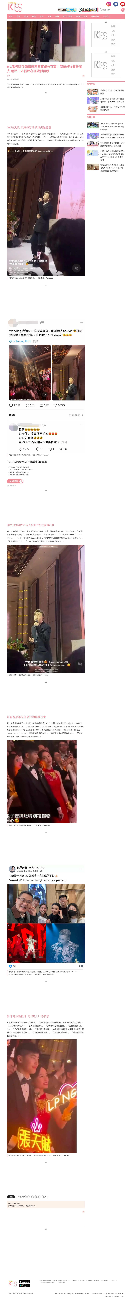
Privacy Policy (119, 1296)
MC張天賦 (21, 1197)
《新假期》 (74, 1280)
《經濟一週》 (61, 1282)
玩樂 (34, 16)
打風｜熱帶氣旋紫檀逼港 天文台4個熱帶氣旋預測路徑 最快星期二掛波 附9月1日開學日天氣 (112, 155)
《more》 (113, 1280)
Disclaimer (108, 1296)
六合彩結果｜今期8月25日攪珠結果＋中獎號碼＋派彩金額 (112, 100)
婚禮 (30, 1197)
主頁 (11, 16)
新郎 (44, 1197)
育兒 (42, 16)
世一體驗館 (67, 16)
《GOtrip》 (82, 1280)
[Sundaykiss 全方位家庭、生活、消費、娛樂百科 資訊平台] (24, 7)
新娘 (37, 1197)
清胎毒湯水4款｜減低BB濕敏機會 (112, 91)
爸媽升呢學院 (81, 16)
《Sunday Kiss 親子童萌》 (48, 1282)
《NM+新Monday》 (93, 1280)
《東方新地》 (105, 1280)
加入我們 (106, 16)
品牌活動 (95, 16)
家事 (18, 16)
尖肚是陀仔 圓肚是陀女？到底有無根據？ (112, 108)
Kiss (8, 79)
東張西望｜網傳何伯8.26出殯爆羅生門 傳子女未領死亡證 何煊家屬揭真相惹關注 (112, 168)
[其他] (83, 77)
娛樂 (8, 76)
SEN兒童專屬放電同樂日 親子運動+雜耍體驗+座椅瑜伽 (112, 144)
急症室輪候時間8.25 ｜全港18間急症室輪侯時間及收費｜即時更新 (112, 127)
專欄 (57, 16)
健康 (49, 16)
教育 (26, 16)
